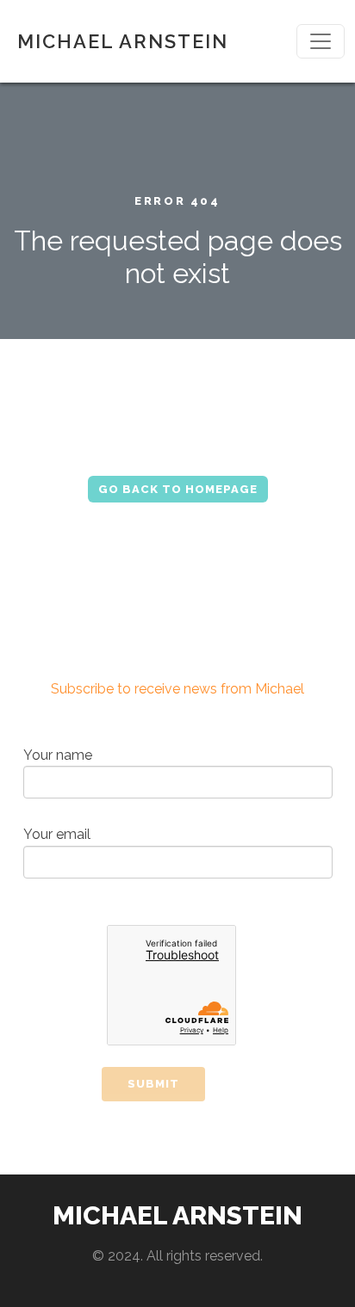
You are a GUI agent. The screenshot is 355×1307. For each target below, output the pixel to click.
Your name (57, 755)
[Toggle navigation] (320, 41)
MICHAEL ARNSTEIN (122, 41)
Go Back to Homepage (178, 489)
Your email (56, 834)
